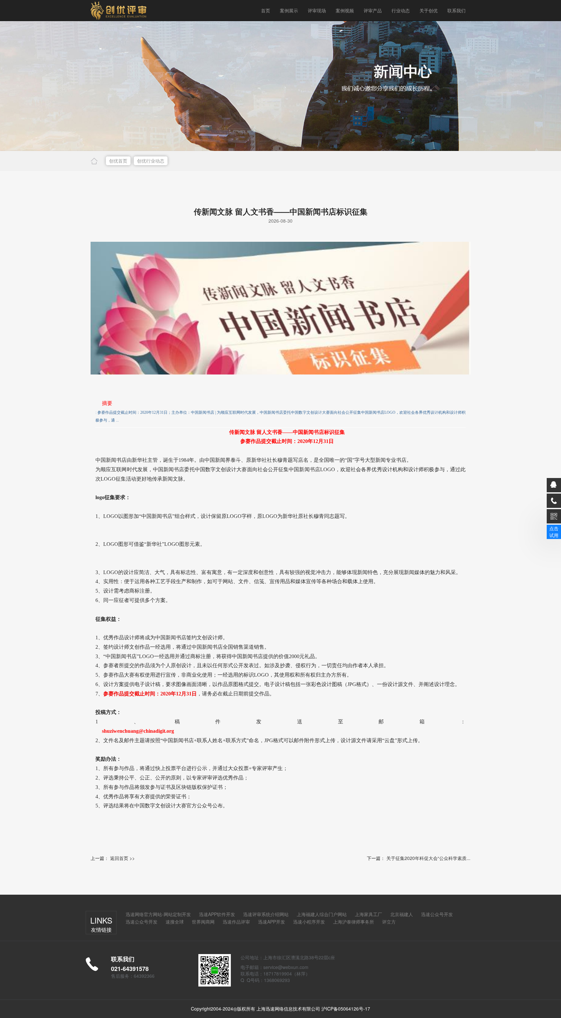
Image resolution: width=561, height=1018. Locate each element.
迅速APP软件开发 (217, 914)
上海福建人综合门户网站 (322, 914)
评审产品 (373, 10)
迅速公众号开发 (437, 914)
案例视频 (345, 10)
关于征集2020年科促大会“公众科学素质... (428, 858)
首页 (265, 10)
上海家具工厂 (368, 914)
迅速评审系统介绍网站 (266, 914)
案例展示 (289, 10)
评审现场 (317, 10)
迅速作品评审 (236, 921)
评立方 (389, 921)
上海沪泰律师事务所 (353, 921)
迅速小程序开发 (309, 921)
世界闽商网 (203, 921)
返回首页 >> (122, 858)
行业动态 (401, 10)
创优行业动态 (150, 160)
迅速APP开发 (271, 921)
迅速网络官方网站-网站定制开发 (158, 914)
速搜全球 (175, 921)
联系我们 (456, 10)
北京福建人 (401, 914)
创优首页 (118, 160)
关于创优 (428, 10)
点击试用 (553, 531)
